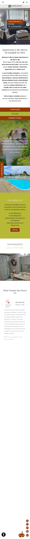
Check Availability (15, 21)
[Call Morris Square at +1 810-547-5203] (27, 2)
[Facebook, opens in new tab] (15, 42)
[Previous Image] (2, 24)
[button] (24, 2)
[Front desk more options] (27, 535)
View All (15, 230)
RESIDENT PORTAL (15, 118)
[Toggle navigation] (3, 2)
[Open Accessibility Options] (3, 535)
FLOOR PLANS (15, 109)
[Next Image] (28, 24)
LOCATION (15, 114)
